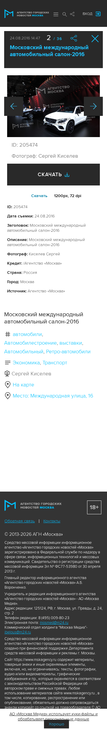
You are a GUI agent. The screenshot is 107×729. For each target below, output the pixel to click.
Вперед (93, 106)
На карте (23, 384)
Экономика (26, 362)
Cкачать (39, 195)
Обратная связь (19, 521)
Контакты (51, 521)
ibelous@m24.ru (17, 632)
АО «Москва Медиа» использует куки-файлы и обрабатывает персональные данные (54, 716)
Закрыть (95, 39)
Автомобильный (23, 351)
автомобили (27, 334)
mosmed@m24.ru (54, 622)
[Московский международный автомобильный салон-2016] (53, 106)
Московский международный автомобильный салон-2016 (49, 51)
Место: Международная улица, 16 (53, 395)
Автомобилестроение (30, 343)
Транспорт (55, 362)
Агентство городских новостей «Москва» (26, 14)
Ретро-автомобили (68, 351)
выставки (70, 343)
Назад (13, 106)
